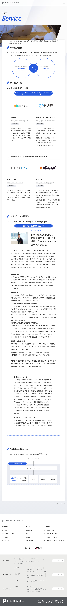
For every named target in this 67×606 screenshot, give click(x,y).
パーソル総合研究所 (19, 563)
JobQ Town (33, 581)
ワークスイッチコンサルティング (34, 588)
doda (28, 574)
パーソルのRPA (30, 586)
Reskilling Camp (30, 591)
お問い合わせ (29, 540)
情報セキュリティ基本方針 (51, 537)
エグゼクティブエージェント (37, 574)
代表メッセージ (6, 537)
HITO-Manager (30, 589)
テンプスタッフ (30, 568)
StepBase (38, 591)
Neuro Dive (42, 580)
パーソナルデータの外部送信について (54, 540)
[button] (64, 3)
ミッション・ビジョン (8, 533)
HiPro (28, 581)
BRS (28, 575)
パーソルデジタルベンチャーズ (32, 561)
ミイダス (33, 575)
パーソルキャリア (18, 561)
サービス (63, 503)
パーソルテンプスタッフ (35, 558)
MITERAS (37, 589)
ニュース (28, 533)
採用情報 (28, 537)
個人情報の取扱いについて (51, 533)
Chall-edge (29, 571)
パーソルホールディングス (20, 558)
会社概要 (4, 530)
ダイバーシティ (6, 540)
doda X (28, 577)
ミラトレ (36, 580)
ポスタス (44, 589)
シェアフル (29, 580)
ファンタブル (30, 569)
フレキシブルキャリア (40, 569)
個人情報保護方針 (49, 530)
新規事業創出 (29, 530)
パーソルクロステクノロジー (40, 560)
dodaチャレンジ (40, 575)
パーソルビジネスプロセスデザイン (22, 560)
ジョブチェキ (39, 568)
